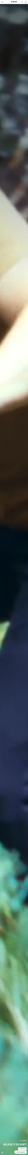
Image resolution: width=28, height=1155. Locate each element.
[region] (14, 577)
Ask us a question (21, 1152)
